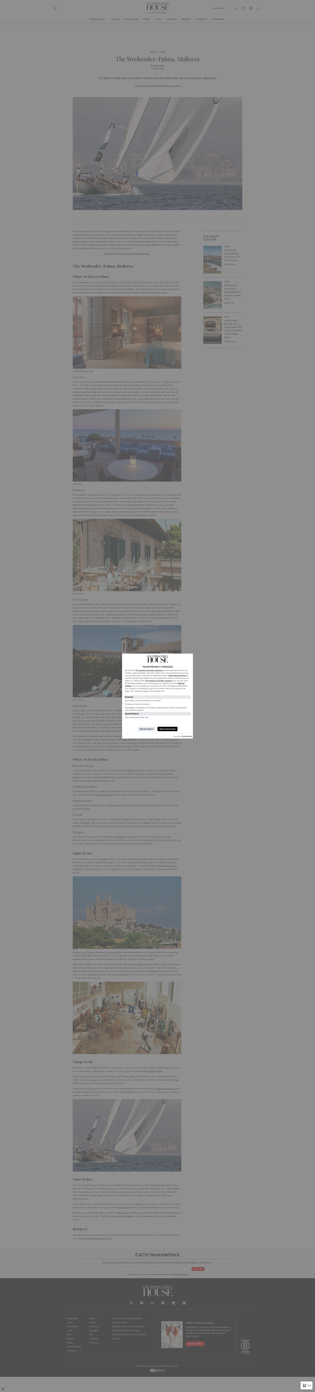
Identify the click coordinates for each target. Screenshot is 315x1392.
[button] (306, 1385)
